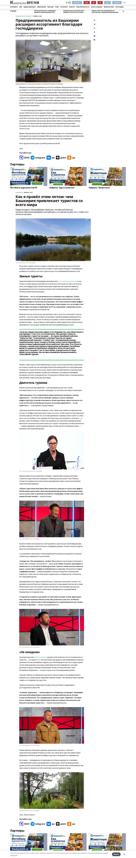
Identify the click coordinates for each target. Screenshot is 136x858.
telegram (117, 2)
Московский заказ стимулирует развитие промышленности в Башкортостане (45, 11)
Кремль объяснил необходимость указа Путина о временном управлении (105, 11)
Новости (72, 7)
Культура (50, 7)
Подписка (77, 2)
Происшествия (109, 7)
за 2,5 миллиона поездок (67, 281)
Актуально (64, 7)
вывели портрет (40, 657)
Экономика (14, 7)
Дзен (107, 2)
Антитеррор (119, 7)
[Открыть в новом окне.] (24, 158)
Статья (13, 11)
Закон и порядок (96, 7)
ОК (100, 2)
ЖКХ (20, 7)
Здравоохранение (29, 7)
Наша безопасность (83, 7)
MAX (86, 2)
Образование (41, 7)
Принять (116, 854)
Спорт (57, 7)
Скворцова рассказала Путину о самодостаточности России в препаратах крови (73, 11)
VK (93, 2)
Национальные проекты (24, 16)
